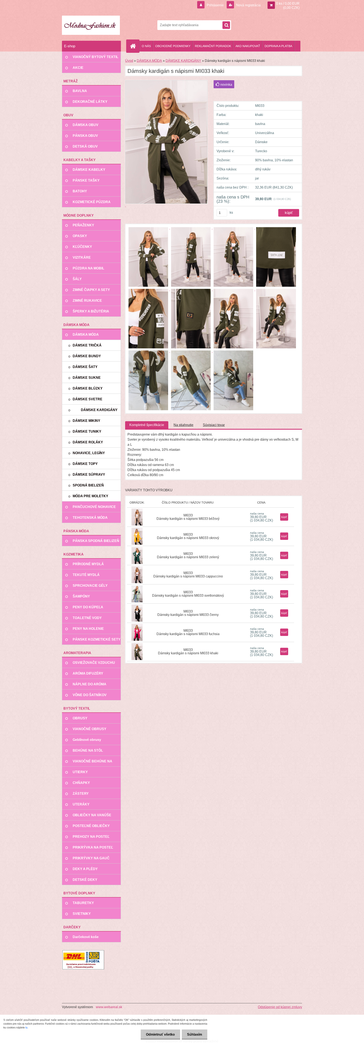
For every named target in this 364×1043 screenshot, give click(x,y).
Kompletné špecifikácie (146, 425)
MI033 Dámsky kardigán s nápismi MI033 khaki (188, 651)
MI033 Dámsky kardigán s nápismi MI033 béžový (188, 516)
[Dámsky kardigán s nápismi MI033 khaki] (148, 228)
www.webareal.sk (109, 1007)
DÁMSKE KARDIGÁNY (183, 60)
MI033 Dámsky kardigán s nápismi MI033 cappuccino (188, 574)
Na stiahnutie (183, 425)
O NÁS (146, 46)
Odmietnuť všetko (160, 1034)
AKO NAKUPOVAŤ (248, 46)
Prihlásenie (215, 5)
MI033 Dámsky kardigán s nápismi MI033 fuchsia (188, 632)
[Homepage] (134, 46)
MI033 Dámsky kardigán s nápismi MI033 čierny (188, 613)
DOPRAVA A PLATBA (278, 46)
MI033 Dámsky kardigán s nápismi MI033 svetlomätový (188, 593)
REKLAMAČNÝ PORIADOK (213, 46)
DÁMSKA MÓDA (149, 60)
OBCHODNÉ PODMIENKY (172, 46)
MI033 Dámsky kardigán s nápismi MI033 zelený (188, 555)
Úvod (129, 60)
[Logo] (91, 25)
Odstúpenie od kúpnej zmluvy (280, 1007)
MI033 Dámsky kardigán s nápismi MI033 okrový (188, 536)
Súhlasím (194, 1034)
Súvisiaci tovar (214, 425)
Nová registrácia (248, 5)
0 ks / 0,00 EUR (288, 3)
